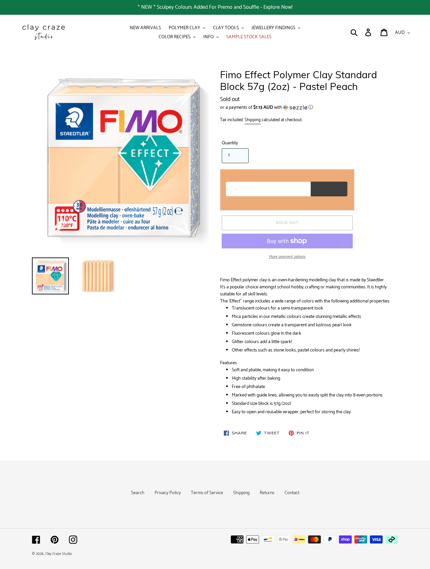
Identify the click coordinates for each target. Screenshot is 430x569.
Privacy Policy (168, 493)
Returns (267, 493)
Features (228, 363)
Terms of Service (207, 493)
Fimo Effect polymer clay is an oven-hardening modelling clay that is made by (302, 280)
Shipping (253, 120)
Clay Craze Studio (58, 554)
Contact (292, 493)
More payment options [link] (287, 257)
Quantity (230, 143)
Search (137, 493)
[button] (309, 107)
